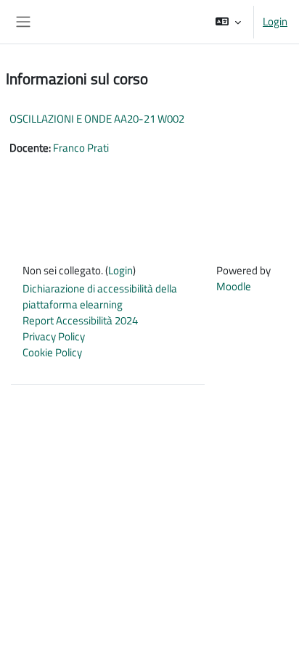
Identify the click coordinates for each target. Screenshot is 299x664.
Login (275, 22)
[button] (228, 22)
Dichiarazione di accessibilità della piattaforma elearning (99, 296)
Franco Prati (81, 147)
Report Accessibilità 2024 (80, 320)
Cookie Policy (52, 352)
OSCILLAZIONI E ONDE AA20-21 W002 (96, 118)
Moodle (233, 286)
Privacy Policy (53, 336)
